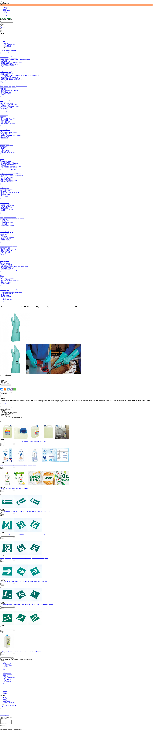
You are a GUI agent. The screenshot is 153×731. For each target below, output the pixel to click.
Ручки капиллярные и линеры (6, 222)
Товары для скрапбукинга (5, 252)
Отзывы (4, 692)
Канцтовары (5, 38)
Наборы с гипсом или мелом (6, 250)
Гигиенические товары (5, 109)
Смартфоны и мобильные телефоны (7, 204)
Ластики (2, 94)
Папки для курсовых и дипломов (7, 181)
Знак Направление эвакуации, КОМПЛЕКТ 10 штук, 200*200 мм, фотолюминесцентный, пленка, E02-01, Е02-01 (23, 581)
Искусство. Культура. (4, 102)
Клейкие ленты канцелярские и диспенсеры (9, 90)
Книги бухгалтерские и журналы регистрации (9, 55)
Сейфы (1, 127)
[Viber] (11, 389)
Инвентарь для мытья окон (5, 76)
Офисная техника (4, 137)
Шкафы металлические (5, 130)
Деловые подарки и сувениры (6, 145)
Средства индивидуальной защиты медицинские (10, 173)
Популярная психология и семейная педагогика (10, 104)
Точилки (2, 98)
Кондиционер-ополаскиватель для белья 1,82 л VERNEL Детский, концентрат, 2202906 (18, 465)
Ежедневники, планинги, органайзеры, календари (10, 135)
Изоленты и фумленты (5, 283)
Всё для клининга (6, 664)
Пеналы (2, 182)
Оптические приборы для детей (6, 232)
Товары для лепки (4, 186)
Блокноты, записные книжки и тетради (8, 132)
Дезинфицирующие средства (6, 63)
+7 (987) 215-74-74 (4, 15)
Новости (4, 11)
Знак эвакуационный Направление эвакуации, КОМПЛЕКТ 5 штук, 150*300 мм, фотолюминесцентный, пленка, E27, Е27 (25, 511)
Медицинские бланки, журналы (7, 162)
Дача (1, 275)
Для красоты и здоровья (5, 194)
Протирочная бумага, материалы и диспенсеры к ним (11, 79)
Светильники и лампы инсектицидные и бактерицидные (12, 170)
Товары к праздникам (4, 153)
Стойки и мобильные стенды (6, 272)
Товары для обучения (4, 188)
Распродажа (5, 685)
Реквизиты (5, 693)
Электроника (5, 43)
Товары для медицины (7, 674)
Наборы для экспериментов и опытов (8, 249)
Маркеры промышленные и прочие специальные (10, 213)
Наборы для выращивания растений (7, 244)
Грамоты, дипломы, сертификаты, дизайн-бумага (10, 54)
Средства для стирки (4, 68)
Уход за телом (3, 116)
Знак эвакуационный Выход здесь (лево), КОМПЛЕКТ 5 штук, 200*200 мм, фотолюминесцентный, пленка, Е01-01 (24, 558)
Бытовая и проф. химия (7, 299)
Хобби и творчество (7, 45)
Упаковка (2, 141)
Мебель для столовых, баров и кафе (7, 123)
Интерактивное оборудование (6, 268)
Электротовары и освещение (6, 207)
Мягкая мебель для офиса (5, 125)
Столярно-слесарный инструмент (7, 293)
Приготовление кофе (4, 203)
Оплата (4, 9)
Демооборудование (7, 46)
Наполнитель (3, 148)
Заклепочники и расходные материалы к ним (9, 280)
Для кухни (2, 195)
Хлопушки (2, 154)
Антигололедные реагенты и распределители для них (11, 62)
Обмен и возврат (6, 10)
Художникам (3, 254)
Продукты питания (4, 138)
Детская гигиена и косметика (6, 228)
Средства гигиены (4, 171)
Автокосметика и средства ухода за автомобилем (10, 257)
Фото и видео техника (5, 206)
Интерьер (2, 276)
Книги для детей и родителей (6, 231)
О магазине (5, 7)
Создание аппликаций (5, 251)
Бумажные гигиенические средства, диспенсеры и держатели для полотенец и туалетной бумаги (20, 75)
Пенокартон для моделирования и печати (8, 58)
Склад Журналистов (7, 673)
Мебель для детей (4, 120)
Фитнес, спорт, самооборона (6, 107)
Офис (4, 41)
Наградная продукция (4, 147)
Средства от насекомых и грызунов (7, 71)
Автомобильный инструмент (6, 258)
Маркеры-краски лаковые (5, 214)
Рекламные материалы (5, 139)
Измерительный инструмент (6, 282)
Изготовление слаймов (5, 240)
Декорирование (3, 236)
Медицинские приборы (5, 202)
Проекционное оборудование (6, 269)
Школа (4, 42)
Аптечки (2, 159)
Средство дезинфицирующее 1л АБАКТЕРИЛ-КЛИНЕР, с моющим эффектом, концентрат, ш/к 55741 (21, 651)
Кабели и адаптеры (4, 196)
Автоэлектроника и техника (6, 260)
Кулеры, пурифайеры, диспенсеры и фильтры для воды (11, 200)
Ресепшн (2, 126)
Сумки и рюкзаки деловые (5, 140)
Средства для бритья (4, 111)
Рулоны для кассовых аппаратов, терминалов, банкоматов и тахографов (15, 59)
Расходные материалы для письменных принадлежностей (12, 218)
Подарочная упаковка (4, 150)
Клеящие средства (4, 91)
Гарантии (5, 697)
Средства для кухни (4, 67)
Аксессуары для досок (5, 263)
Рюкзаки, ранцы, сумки (5, 185)
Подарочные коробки (4, 151)
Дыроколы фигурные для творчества (7, 237)
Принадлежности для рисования (7, 183)
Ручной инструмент (4, 290)
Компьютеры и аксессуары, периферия (8, 198)
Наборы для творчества (5, 248)
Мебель (4, 40)
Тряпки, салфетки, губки (5, 80)
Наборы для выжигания (5, 243)
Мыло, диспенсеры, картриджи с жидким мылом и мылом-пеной (13, 86)
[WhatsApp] (14, 389)
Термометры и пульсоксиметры (6, 174)
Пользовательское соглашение (9, 702)
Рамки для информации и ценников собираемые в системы (12, 270)
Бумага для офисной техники (6, 52)
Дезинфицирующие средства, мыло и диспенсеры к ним (12, 84)
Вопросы (5, 12)
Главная (4, 298)
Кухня (1, 277)
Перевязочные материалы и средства (8, 164)
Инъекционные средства (5, 161)
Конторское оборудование (5, 92)
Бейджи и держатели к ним (6, 264)
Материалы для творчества (5, 242)
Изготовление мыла (4, 239)
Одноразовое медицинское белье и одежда (9, 163)
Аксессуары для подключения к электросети (9, 192)
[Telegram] (8, 389)
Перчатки (5, 301)
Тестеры (2, 294)
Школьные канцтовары (5, 190)
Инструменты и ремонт (7, 683)
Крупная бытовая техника (5, 199)
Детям (4, 678)
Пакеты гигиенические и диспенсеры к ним (9, 77)
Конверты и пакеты (4, 57)
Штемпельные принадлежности (7, 100)
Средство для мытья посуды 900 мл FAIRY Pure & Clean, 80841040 (14, 488)
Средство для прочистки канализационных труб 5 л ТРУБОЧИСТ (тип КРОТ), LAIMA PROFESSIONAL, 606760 (23, 441)
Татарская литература (4, 105)
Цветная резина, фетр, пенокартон (7, 255)
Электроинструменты (4, 295)
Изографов (2, 210)
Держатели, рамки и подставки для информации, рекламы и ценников (14, 266)
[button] (1, 343)
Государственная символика (6, 133)
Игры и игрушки (3, 229)
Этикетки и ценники (4, 60)
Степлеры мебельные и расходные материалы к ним (11, 292)
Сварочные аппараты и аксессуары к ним (8, 291)
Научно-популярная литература (6, 103)
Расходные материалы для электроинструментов (10, 289)
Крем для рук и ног (4, 110)
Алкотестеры (3, 158)
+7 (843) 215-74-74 (12, 705)
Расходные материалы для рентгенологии (9, 167)
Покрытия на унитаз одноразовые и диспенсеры (10, 78)
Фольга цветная (3, 253)
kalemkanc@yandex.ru (4, 715)
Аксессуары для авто (4, 261)
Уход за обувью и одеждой (5, 72)
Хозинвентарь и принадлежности (7, 278)
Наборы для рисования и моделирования (8, 246)
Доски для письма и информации (7, 267)
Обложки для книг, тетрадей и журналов (8, 180)
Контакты (5, 13)
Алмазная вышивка (4, 234)
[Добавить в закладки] (0, 424)
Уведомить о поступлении (5, 384)
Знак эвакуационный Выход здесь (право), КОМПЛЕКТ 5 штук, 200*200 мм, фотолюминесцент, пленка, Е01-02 (23, 534)
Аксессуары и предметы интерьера (7, 118)
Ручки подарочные (4, 224)
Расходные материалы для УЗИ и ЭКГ (8, 169)
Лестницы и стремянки (5, 286)
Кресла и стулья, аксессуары (6, 119)
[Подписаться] (13, 658)
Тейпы (1, 113)
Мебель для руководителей (5, 122)
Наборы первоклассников (5, 179)
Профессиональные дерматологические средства (10, 66)
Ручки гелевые (3, 221)
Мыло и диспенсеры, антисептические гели (9, 64)
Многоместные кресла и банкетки (7, 124)
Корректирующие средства (5, 93)
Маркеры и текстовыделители (6, 212)
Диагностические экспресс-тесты (7, 160)
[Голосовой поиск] (1, 23)
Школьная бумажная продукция (6, 189)
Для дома (2, 193)
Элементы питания (4, 208)
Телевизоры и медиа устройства (7, 205)
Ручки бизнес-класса (4, 220)
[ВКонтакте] (1, 389)
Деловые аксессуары (4, 134)
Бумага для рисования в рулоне (6, 177)
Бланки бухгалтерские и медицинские (8, 50)
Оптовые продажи (5, 4)
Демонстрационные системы (6, 265)
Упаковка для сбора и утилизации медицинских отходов (12, 175)
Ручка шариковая (3, 219)
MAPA (4, 376)
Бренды (4, 684)
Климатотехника (3, 197)
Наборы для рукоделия (5, 247)
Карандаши (2, 211)
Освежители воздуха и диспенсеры (7, 65)
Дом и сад (5, 682)
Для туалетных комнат (7, 665)
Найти (2, 24)
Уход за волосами (4, 115)
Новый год (2, 149)
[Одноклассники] (5, 389)
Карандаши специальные (5, 284)
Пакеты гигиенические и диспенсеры (8, 87)
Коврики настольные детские (6, 178)
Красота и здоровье (7, 668)
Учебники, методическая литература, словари (9, 106)
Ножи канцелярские (4, 96)
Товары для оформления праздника (7, 152)
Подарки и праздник (7, 671)
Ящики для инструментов (5, 296)
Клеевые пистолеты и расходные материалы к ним (10, 285)
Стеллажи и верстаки (4, 129)
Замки (1, 281)
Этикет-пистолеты (4, 142)
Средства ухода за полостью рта (7, 112)
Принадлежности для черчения (6, 184)
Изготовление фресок (4, 241)
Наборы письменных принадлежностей (8, 215)
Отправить (3, 725)
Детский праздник (4, 146)
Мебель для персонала (5, 121)
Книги (4, 667)
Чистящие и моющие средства (6, 73)
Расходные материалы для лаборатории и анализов (10, 166)
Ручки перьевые (3, 223)
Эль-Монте (2, 706)
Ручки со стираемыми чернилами (7, 225)
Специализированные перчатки (9, 302)
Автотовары (5, 680)
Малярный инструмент (5, 287)
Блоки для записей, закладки (6, 51)
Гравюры (2, 235)
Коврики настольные (4, 136)
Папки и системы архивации (6, 97)
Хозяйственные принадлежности (7, 82)
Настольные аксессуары (5, 95)
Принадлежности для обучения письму (8, 217)
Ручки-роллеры (3, 226)
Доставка (5, 8)
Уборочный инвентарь (5, 81)
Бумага (4, 37)
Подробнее (2, 311)
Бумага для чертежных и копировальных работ (10, 53)
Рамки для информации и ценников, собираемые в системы (12, 271)
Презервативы (3, 165)
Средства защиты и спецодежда (6, 69)
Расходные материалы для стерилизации (8, 168)
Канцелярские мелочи (5, 89)
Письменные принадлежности (9, 44)
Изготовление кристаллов (5, 238)
